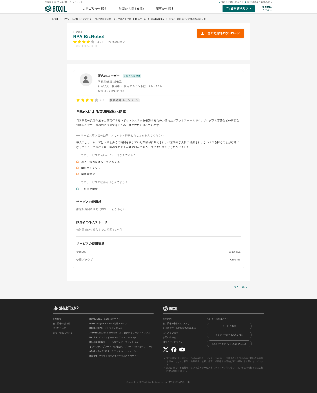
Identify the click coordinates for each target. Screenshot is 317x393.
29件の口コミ (116, 42)
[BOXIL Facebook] (174, 349)
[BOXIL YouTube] (182, 349)
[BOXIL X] (166, 349)
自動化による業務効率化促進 (101, 112)
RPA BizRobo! (89, 36)
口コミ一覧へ (239, 287)
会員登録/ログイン (267, 9)
